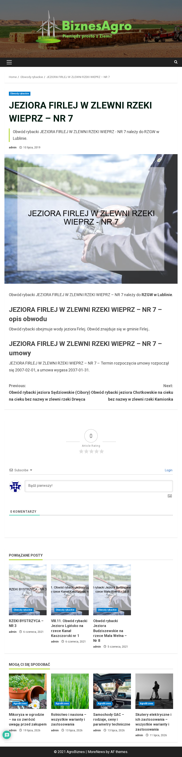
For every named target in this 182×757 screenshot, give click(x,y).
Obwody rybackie (19, 93)
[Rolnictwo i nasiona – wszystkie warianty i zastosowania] (70, 691)
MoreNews (96, 752)
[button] (9, 62)
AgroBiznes (20, 703)
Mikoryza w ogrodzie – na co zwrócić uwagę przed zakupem (28, 719)
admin (12, 147)
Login (168, 470)
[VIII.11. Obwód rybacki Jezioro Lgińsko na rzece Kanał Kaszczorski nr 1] (70, 589)
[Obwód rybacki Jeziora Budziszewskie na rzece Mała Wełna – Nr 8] (112, 589)
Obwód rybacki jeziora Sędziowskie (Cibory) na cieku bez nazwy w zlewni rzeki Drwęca (49, 392)
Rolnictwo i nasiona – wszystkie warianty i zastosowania (68, 719)
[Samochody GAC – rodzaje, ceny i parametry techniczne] (112, 691)
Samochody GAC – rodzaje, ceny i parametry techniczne (111, 719)
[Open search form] (176, 62)
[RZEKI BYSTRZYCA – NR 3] (28, 589)
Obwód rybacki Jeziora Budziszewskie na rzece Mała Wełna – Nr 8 (110, 631)
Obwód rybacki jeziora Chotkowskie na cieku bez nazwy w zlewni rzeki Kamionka (132, 392)
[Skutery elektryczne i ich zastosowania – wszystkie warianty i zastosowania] (154, 691)
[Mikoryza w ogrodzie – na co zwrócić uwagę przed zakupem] (28, 691)
